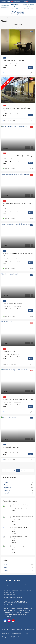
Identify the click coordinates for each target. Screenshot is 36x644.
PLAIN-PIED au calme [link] (9, 351)
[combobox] (20, 27)
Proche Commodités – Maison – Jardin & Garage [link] (17, 156)
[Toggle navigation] (34, 1)
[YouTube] (24, 641)
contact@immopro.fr (5, 7)
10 (18, 470)
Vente (4, 57)
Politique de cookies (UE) (8, 637)
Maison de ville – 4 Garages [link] (11, 447)
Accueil (4, 17)
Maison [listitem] (6, 482)
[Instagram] (18, 641)
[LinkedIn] (21, 641)
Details (30, 67)
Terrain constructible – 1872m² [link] (19, 527)
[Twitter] (15, 641)
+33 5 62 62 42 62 (5, 5)
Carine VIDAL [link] (12, 73)
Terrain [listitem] (6, 485)
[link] (18, 42)
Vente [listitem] (5, 567)
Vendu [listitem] (5, 565)
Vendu (4, 105)
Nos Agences (5, 633)
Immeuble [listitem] (6, 493)
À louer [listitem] (6, 570)
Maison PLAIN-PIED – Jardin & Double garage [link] (17, 108)
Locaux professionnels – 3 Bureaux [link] (13, 60)
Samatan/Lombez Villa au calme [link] (12, 304)
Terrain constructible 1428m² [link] (19, 546)
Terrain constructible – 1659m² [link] (19, 536)
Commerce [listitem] (7, 490)
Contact (26, 633)
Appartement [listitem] (7, 487)
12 (24, 470)
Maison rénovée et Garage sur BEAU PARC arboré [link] (18, 399)
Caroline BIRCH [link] (14, 364)
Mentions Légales (16, 633)
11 (21, 470)
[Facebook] (12, 641)
